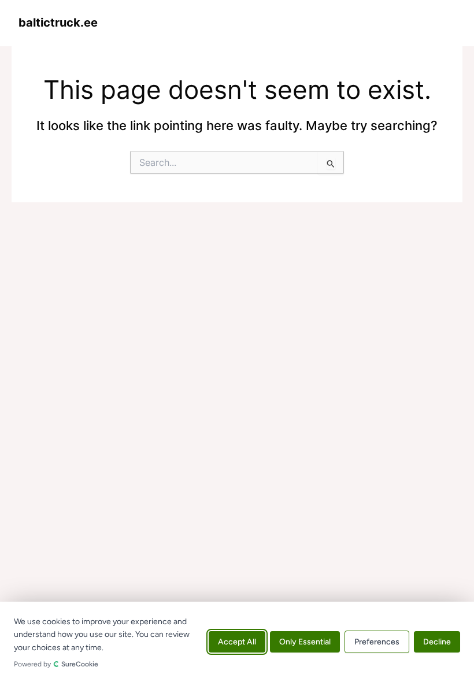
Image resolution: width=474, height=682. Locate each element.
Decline (437, 642)
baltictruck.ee (58, 22)
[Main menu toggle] (443, 22)
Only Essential (305, 642)
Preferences (376, 642)
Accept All (237, 642)
